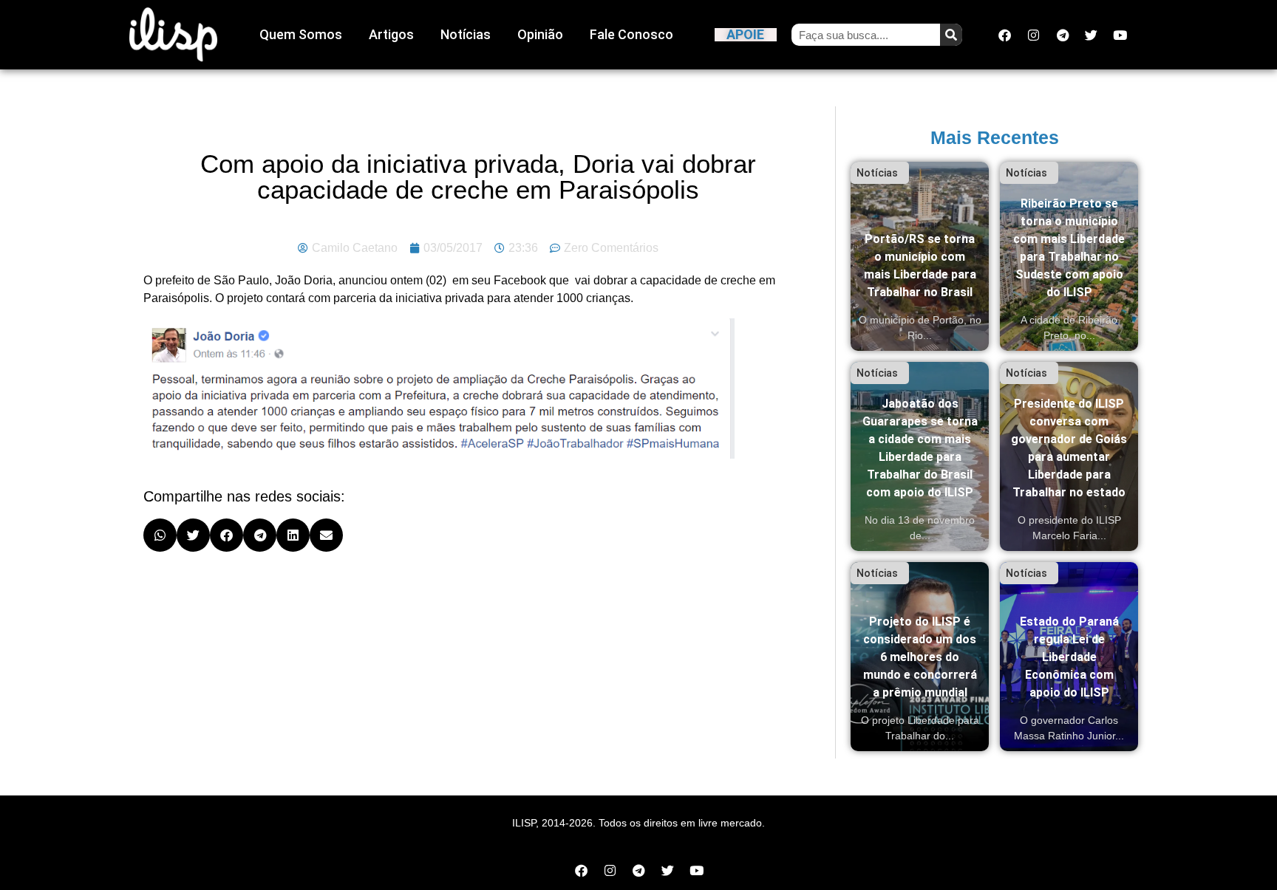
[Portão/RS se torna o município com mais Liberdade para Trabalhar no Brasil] (920, 256)
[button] (160, 535)
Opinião (540, 34)
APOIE (745, 34)
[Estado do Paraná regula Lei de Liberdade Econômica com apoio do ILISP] (1069, 656)
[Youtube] (1120, 34)
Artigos (391, 34)
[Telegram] (1062, 34)
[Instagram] (1033, 34)
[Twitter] (1091, 34)
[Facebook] (1005, 34)
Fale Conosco (631, 34)
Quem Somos (300, 34)
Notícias (465, 34)
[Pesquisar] (951, 35)
